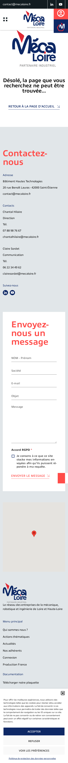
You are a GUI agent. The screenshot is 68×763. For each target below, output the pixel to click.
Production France (15, 664)
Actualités (9, 643)
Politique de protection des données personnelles (32, 758)
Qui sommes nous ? (15, 629)
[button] (63, 693)
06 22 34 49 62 (12, 267)
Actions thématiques (16, 636)
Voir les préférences (34, 750)
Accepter (34, 731)
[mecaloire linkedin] (51, 4)
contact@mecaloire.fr (17, 4)
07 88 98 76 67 (12, 230)
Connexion (10, 657)
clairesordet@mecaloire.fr (19, 273)
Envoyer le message (28, 475)
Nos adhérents (12, 650)
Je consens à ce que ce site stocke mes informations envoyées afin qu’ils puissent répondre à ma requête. (37, 461)
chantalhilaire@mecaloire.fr (21, 236)
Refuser (34, 741)
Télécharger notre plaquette (21, 682)
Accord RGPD (21, 449)
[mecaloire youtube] (60, 4)
